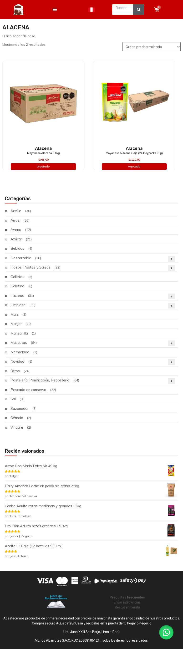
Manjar (16, 323)
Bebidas (17, 248)
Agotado (43, 166)
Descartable (20, 258)
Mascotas (18, 342)
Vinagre (16, 427)
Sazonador (19, 408)
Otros (15, 371)
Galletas (17, 276)
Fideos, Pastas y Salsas (30, 267)
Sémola (16, 418)
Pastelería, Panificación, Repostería (39, 380)
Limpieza (17, 305)
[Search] (138, 9)
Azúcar (16, 239)
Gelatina (17, 286)
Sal (13, 399)
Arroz (15, 220)
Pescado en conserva (28, 389)
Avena (15, 229)
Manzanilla (19, 333)
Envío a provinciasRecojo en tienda (127, 602)
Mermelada (19, 352)
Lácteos (17, 295)
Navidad (17, 361)
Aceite (15, 210)
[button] (166, 632)
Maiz (14, 314)
